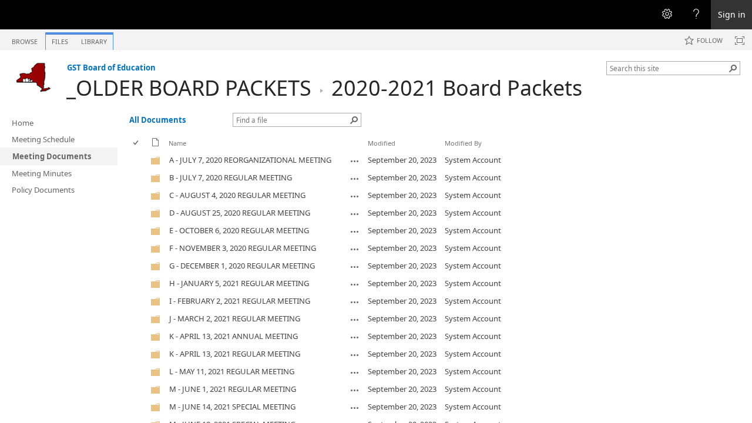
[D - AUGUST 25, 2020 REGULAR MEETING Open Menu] (355, 214)
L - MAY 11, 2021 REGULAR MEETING (231, 371)
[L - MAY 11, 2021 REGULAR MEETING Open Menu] (355, 372)
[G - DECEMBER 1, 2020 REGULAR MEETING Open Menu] (355, 266)
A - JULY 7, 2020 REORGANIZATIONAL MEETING (250, 160)
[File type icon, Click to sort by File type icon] (155, 144)
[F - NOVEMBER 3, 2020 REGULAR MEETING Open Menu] (355, 249)
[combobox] (668, 68)
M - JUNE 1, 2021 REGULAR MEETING (232, 389)
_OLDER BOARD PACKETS (188, 87)
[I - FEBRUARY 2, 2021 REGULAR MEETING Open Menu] (355, 302)
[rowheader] (138, 160)
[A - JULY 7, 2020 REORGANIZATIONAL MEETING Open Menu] (355, 161)
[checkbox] (136, 143)
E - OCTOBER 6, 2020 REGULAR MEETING (239, 230)
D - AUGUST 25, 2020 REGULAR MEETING (239, 212)
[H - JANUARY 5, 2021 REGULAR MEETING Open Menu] (355, 284)
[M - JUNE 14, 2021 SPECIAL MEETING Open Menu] (355, 407)
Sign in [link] (732, 14)
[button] (733, 68)
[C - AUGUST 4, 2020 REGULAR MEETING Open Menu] (355, 196)
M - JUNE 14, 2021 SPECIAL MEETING (232, 406)
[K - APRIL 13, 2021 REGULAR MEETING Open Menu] (355, 355)
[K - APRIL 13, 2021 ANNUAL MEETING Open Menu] (355, 337)
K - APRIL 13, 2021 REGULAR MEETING (234, 353)
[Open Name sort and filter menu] (173, 151)
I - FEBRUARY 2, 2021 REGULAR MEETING (239, 301)
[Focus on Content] (739, 40)
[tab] (24, 39)
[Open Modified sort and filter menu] (372, 151)
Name (177, 143)
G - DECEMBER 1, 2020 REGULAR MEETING (242, 265)
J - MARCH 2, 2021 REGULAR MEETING (234, 318)
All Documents (157, 120)
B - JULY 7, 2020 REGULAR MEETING (230, 177)
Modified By (463, 143)
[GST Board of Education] (33, 77)
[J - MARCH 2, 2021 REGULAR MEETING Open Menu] (355, 319)
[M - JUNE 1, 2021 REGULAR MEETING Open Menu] (355, 390)
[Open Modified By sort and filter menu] (449, 151)
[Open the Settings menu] (667, 14)
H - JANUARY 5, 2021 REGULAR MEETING (239, 283)
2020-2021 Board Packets (456, 87)
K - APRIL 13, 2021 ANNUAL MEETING (233, 336)
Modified (381, 143)
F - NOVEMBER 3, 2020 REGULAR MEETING (242, 248)
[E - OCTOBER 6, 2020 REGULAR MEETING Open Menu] (355, 231)
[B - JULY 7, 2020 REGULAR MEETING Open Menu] (355, 178)
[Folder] (155, 162)
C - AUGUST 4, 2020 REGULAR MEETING (237, 195)
